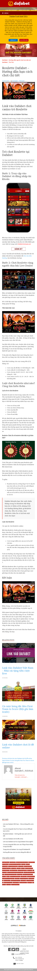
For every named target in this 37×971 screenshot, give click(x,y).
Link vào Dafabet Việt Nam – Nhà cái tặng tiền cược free (17, 670)
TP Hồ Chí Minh (23, 882)
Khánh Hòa (19, 874)
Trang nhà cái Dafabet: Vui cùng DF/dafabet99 (16, 849)
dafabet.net (5, 866)
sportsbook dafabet (15, 880)
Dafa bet (23, 864)
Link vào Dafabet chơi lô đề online (18, 746)
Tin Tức (11, 62)
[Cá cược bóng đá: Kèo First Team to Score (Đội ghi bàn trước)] (18, 701)
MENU (6, 13)
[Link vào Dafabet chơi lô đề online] (18, 740)
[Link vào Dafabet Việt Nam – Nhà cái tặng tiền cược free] (18, 663)
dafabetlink (21, 866)
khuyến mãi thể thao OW (10, 874)
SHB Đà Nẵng (7, 880)
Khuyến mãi (24, 40)
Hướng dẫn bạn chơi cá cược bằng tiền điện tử (17, 852)
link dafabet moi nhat (15, 876)
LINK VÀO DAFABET (11, 10)
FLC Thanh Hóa (13, 870)
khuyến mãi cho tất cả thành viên (15, 872)
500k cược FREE (24, 10)
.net (29, 244)
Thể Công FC (16, 882)
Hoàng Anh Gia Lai (22, 870)
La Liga (8, 876)
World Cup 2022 (15, 884)
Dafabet (28, 864)
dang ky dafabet (29, 868)
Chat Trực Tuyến (20, 963)
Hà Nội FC (29, 870)
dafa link (19, 868)
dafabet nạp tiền (28, 866)
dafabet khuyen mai (13, 866)
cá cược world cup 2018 (15, 864)
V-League (29, 882)
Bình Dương (13, 862)
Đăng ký (13, 40)
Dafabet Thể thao (6, 868)
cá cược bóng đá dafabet (22, 862)
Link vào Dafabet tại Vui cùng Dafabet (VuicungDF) (18, 841)
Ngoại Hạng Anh (24, 878)
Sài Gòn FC (23, 880)
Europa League (6, 870)
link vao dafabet (31, 876)
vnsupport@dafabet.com (19, 954)
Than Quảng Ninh (8, 882)
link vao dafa (24, 876)
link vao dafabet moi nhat (8, 878)
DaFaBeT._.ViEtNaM (18, 81)
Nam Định (17, 878)
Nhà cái (33, 10)
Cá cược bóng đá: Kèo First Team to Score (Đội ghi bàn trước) (17, 709)
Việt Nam (8, 884)
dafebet (23, 868)
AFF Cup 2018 (5, 862)
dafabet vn (13, 868)
